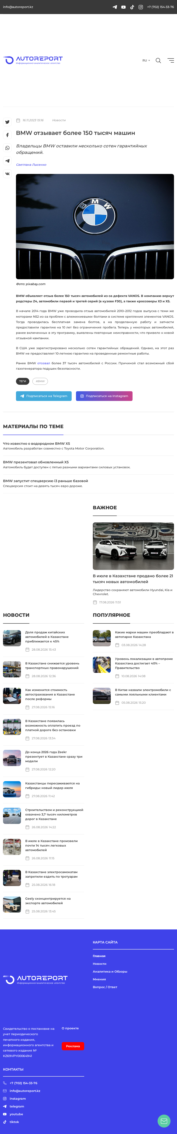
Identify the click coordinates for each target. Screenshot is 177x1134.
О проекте (70, 1028)
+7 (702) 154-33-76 (160, 7)
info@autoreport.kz (18, 7)
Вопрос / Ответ (105, 987)
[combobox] (145, 60)
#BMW (40, 381)
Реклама (73, 1046)
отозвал (43, 363)
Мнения (99, 979)
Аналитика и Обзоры (110, 971)
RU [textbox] (144, 60)
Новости (59, 120)
